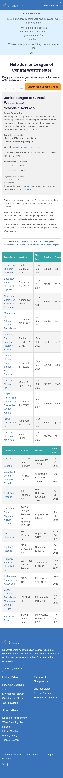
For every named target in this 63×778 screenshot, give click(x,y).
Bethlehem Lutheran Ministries (9, 269)
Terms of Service (11, 740)
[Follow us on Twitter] (3, 764)
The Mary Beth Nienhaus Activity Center (9, 516)
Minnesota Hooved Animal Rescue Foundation (10, 321)
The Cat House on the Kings (9, 436)
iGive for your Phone (13, 698)
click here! (26, 189)
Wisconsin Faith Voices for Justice (32, 241)
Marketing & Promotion (46, 697)
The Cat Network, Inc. (8, 384)
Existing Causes (42, 693)
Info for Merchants (11, 731)
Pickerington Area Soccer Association (10, 580)
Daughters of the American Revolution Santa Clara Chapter (31, 245)
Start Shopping (10, 702)
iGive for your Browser (13, 694)
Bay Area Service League (8, 462)
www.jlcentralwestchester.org (26, 147)
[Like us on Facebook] (7, 764)
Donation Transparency (14, 718)
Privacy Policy (9, 735)
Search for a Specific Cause (42, 87)
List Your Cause (42, 689)
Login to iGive (51, 5)
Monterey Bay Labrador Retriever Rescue (9, 342)
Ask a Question (13, 668)
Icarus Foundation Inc (10, 423)
